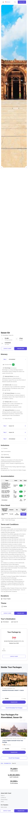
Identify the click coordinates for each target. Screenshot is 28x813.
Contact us (3, 797)
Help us (2, 795)
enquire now (21, 810)
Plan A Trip (22, 2)
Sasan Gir (11, 335)
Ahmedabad (5, 335)
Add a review (4, 807)
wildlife (5, 606)
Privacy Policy (4, 799)
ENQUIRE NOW (23, 514)
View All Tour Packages (14, 758)
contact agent (7, 810)
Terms (2, 801)
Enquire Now (14, 702)
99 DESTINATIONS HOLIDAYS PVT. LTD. (14, 641)
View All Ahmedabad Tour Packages (14, 707)
